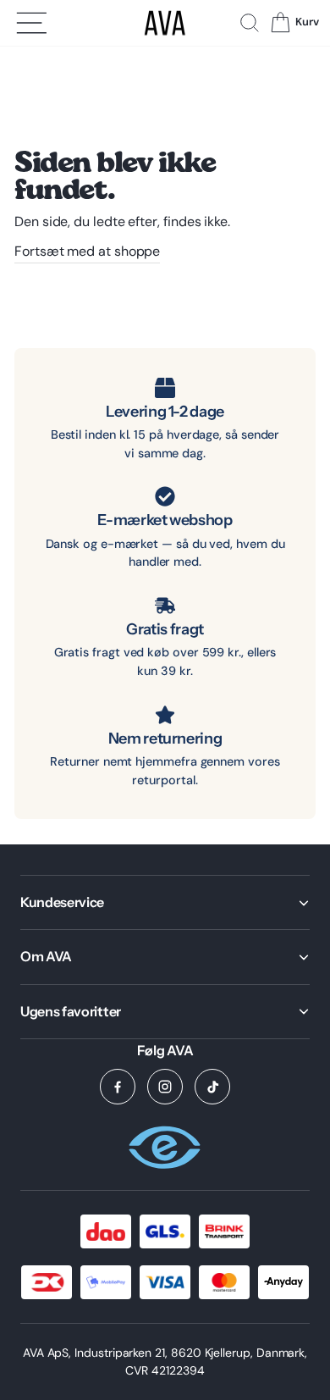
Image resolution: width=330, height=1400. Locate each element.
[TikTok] (212, 1086)
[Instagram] (165, 1086)
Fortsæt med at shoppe (87, 251)
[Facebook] (117, 1086)
